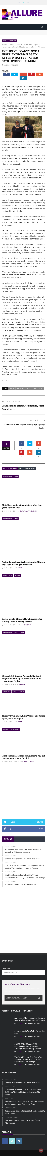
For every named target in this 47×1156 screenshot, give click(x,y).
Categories (6, 968)
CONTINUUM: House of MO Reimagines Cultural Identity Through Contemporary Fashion (27, 1046)
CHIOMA (20, 568)
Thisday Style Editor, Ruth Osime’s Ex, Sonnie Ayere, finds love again (23, 717)
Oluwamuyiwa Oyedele (28, 511)
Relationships (12, 40)
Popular (15, 1011)
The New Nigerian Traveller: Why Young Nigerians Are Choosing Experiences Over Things (28, 1059)
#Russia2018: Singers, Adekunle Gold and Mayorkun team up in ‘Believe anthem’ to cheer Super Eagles (21, 678)
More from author (27, 469)
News (4, 40)
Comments (27, 1011)
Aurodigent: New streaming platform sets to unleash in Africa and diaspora (29, 1019)
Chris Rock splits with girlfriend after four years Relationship (22, 506)
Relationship (37, 388)
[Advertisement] (23, 796)
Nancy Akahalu (28, 762)
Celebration (6, 692)
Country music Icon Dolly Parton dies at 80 (29, 1032)
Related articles (10, 469)
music (5, 575)
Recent (5, 1011)
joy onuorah (26, 625)
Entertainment (7, 477)
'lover (12, 388)
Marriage (20, 388)
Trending (17, 575)
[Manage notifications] (41, 1150)
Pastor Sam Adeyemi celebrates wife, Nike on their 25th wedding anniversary (23, 563)
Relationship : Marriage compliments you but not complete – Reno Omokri (23, 757)
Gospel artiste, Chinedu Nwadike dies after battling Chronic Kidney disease (22, 620)
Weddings (21, 692)
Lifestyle (6, 729)
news (28, 388)
